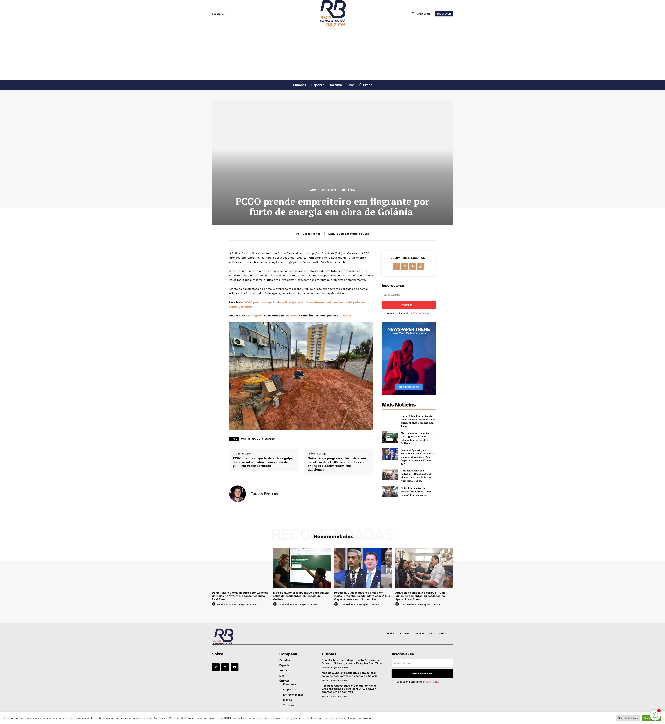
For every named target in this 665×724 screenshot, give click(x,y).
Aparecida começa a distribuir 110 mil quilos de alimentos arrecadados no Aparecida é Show (416, 475)
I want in (407, 304)
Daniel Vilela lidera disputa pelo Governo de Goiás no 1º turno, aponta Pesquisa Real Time (418, 421)
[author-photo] (214, 604)
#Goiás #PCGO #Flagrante (258, 438)
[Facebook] (396, 266)
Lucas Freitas (311, 233)
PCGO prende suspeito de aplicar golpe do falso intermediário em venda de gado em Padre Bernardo (262, 462)
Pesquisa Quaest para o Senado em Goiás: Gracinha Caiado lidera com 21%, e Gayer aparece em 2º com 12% (417, 456)
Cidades (329, 190)
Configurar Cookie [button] (628, 718)
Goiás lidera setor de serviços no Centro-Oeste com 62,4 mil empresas (416, 491)
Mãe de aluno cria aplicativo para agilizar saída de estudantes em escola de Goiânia (417, 438)
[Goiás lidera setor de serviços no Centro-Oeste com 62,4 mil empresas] (390, 491)
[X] (404, 266)
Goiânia (348, 190)
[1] (655, 717)
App (313, 190)
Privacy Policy (420, 313)
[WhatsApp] (420, 266)
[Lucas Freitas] (237, 493)
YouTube (291, 315)
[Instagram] (216, 667)
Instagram (255, 315)
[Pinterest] (412, 266)
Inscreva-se (420, 673)
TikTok (346, 315)
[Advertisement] (332, 53)
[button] (219, 13)
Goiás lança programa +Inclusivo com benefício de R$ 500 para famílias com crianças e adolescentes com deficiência (337, 463)
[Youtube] (234, 667)
